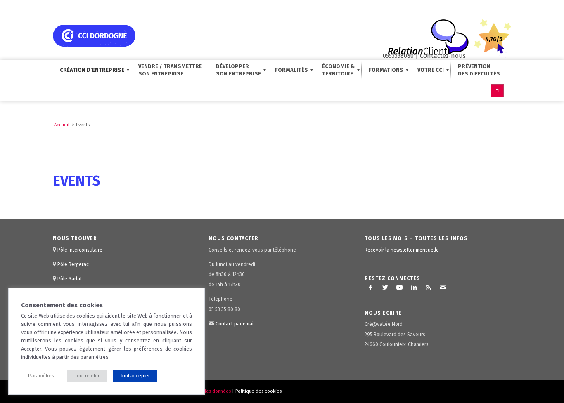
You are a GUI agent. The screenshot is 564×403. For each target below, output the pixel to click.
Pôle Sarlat (69, 279)
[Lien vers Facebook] (371, 287)
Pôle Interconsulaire (79, 250)
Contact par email (235, 324)
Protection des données (205, 391)
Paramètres (41, 376)
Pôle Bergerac (73, 264)
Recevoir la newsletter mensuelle (402, 250)
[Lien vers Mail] (443, 287)
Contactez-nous (443, 55)
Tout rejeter (87, 376)
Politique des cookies (258, 391)
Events (76, 180)
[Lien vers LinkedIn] (414, 287)
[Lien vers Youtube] (399, 287)
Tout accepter (135, 376)
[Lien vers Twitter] (385, 287)
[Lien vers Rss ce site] (428, 287)
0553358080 (398, 55)
